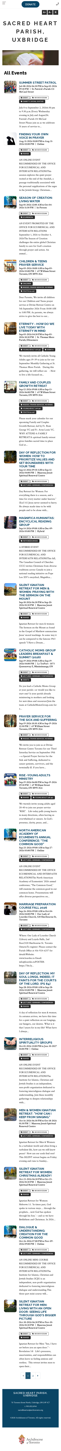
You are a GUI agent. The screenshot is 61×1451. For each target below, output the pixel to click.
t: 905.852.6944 (31, 1406)
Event (25, 98)
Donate (30, 4)
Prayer (25, 154)
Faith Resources (30, 541)
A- (50, 12)
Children (26, 284)
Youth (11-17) (28, 291)
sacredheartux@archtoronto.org (30, 1410)
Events (49, 350)
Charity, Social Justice (32, 101)
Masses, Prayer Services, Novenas (37, 287)
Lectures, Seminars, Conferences (37, 485)
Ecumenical (27, 217)
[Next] (37, 1375)
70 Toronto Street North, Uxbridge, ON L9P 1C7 (30, 1402)
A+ (44, 12)
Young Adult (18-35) (31, 350)
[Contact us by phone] (57, 4)
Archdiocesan (40, 98)
